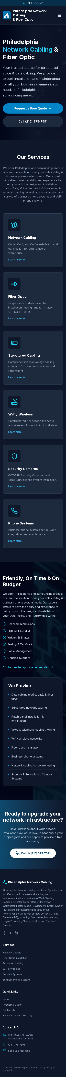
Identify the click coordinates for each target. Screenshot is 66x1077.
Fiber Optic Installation (15, 958)
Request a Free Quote (30, 108)
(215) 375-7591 (35, 3)
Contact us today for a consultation (26, 667)
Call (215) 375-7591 (33, 121)
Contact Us (9, 1010)
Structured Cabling (13, 963)
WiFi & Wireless (11, 968)
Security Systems (12, 974)
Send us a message (19, 1050)
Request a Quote (12, 1004)
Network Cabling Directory (17, 1015)
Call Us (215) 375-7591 (35, 853)
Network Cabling (12, 952)
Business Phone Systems (16, 979)
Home (6, 999)
